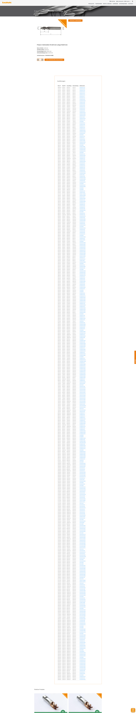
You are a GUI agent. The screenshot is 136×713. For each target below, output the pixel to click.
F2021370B (81, 549)
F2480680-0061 (82, 380)
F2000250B (81, 134)
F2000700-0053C (82, 392)
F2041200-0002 (82, 506)
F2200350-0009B (82, 201)
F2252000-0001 (82, 639)
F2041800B (81, 626)
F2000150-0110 (82, 94)
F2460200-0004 (82, 108)
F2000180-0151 (82, 97)
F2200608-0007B (82, 374)
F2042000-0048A (82, 642)
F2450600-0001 (82, 328)
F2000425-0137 (82, 257)
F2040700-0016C (82, 390)
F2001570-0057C (82, 581)
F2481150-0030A (82, 498)
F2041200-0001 (82, 512)
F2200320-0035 (82, 205)
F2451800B (81, 627)
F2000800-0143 (82, 424)
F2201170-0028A (82, 500)
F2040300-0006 (82, 180)
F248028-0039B (82, 146)
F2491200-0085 (82, 513)
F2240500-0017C (82, 296)
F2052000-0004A (82, 645)
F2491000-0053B (82, 464)
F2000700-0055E (82, 399)
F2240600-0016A (82, 346)
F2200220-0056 (82, 105)
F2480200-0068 (82, 102)
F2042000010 (82, 651)
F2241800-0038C (82, 629)
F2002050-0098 (82, 670)
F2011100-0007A (82, 491)
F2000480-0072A (82, 275)
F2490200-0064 (82, 99)
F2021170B (81, 503)
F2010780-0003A (82, 410)
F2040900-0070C (82, 447)
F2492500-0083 (82, 673)
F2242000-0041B (82, 658)
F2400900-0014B (82, 445)
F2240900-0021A (82, 448)
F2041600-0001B (82, 593)
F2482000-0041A (82, 646)
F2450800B (81, 435)
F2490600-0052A (82, 336)
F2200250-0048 (82, 124)
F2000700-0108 (82, 386)
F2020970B (81, 460)
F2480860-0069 (82, 439)
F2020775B (81, 408)
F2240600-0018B (82, 343)
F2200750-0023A (82, 407)
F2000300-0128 (82, 167)
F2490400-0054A (82, 225)
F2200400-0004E (82, 220)
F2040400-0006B (82, 242)
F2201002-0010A (82, 488)
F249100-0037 (82, 479)
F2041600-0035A (82, 592)
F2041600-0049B (82, 595)
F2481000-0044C (82, 466)
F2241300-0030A (82, 543)
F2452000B (81, 657)
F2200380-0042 (82, 207)
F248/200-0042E (82, 516)
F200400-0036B (82, 239)
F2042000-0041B (82, 654)
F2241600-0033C (82, 587)
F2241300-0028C (82, 546)
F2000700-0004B (82, 395)
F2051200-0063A (82, 535)
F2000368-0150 (82, 204)
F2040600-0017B (82, 359)
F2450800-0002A (82, 430)
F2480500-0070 (82, 306)
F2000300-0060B (82, 186)
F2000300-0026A (82, 177)
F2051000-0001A (82, 473)
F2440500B (81, 290)
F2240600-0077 (82, 362)
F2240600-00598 (82, 349)
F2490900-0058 (82, 444)
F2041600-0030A (82, 612)
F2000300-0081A (82, 155)
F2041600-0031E (82, 609)
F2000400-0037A (82, 250)
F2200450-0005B (82, 262)
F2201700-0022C (82, 614)
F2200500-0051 (82, 276)
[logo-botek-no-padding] (7, 2)
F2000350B (81, 121)
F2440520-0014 (82, 128)
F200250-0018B (82, 140)
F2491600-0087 (82, 586)
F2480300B (81, 188)
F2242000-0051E (82, 661)
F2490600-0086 (82, 337)
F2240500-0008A (82, 281)
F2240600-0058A (82, 355)
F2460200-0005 (82, 103)
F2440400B (81, 226)
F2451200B (81, 519)
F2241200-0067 (82, 504)
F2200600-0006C (82, 373)
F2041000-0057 (82, 467)
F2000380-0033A (82, 210)
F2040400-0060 (82, 232)
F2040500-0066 (82, 284)
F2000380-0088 (82, 208)
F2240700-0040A (82, 389)
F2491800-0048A (82, 618)
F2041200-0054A (82, 515)
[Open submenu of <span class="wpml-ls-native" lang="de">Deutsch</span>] (130, 1)
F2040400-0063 (82, 229)
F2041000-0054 (82, 469)
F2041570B (81, 583)
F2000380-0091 (82, 213)
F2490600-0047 (82, 352)
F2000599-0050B (82, 324)
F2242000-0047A (82, 660)
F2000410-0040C (82, 256)
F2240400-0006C (82, 254)
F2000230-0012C (82, 115)
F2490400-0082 (82, 217)
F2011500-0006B (82, 568)
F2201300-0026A (82, 541)
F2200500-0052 (82, 282)
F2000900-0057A (82, 451)
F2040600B (81, 330)
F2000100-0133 (82, 87)
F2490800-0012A (82, 426)
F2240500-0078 (82, 285)
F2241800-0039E (82, 630)
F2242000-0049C (82, 664)
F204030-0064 (82, 174)
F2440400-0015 (82, 222)
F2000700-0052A (82, 396)
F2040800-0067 (82, 414)
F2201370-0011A (82, 547)
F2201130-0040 (82, 497)
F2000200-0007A (82, 112)
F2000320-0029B (82, 195)
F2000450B (81, 263)
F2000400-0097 (82, 238)
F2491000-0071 (82, 470)
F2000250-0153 (82, 127)
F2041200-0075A (82, 507)
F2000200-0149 (82, 106)
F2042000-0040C (82, 666)
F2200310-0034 (82, 192)
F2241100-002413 (83, 494)
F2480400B (81, 241)
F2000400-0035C (82, 244)
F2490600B (81, 356)
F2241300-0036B (82, 544)
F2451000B (81, 485)
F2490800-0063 (82, 427)
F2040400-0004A (82, 245)
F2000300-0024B (82, 161)
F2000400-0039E (82, 251)
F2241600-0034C (82, 599)
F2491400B (81, 559)
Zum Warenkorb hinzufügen (54, 59)
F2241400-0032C (82, 565)
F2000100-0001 (82, 91)
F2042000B (81, 649)
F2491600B (81, 596)
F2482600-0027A (82, 676)
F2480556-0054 (82, 319)
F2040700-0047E (82, 387)
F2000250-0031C (82, 130)
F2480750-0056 (82, 404)
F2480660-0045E (82, 377)
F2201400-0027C (82, 552)
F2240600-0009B (82, 370)
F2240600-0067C (82, 365)
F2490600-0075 (82, 358)
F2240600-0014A (82, 371)
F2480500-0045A (82, 299)
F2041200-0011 (82, 509)
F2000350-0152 (82, 202)
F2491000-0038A (82, 481)
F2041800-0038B (82, 635)
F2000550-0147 (82, 316)
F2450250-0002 (82, 139)
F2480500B (81, 313)
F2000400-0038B (82, 253)
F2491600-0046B (82, 590)
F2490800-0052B (82, 432)
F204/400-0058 (82, 558)
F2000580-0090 (82, 322)
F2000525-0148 (82, 315)
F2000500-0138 (82, 303)
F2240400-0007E (82, 247)
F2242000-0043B (82, 669)
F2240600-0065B (82, 364)
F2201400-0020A (82, 555)
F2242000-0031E (82, 663)
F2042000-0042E (82, 655)
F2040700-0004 (82, 383)
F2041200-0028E (82, 615)
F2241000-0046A (82, 475)
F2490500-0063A (82, 297)
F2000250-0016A (82, 142)
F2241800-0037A (82, 624)
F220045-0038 (82, 260)
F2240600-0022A (82, 350)
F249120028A (82, 522)
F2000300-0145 (82, 158)
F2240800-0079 (82, 420)
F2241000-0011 (82, 478)
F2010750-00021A (83, 405)
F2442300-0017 (82, 672)
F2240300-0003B (82, 179)
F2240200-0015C (82, 100)
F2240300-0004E (82, 173)
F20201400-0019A (83, 556)
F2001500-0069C (82, 574)
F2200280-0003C (82, 149)
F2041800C (82, 633)
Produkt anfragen (75, 20)
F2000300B (81, 152)
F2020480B (81, 269)
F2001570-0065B (82, 580)
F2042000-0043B (82, 652)
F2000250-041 (82, 137)
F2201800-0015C (82, 623)
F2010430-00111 (82, 259)
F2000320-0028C (82, 198)
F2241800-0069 (82, 621)
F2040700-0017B (82, 393)
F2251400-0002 (82, 550)
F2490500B (81, 291)
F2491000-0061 (82, 484)
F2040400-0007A (82, 216)
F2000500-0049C (82, 312)
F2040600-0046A (82, 325)
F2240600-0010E (82, 368)
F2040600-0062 (82, 327)
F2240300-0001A (82, 171)
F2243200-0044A (82, 679)
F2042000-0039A (82, 667)
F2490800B (81, 436)
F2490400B (81, 235)
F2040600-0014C (82, 367)
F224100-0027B (82, 617)
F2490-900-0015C (83, 442)
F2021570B (81, 578)
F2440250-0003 (82, 133)
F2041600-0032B (82, 611)
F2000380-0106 (82, 214)
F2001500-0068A (82, 575)
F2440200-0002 (82, 109)
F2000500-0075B (82, 309)
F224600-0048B (82, 602)
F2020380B (81, 211)
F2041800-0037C (82, 636)
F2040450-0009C (82, 266)
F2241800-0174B (82, 632)
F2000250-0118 (82, 136)
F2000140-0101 (82, 93)
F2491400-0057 (82, 553)
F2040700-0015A (82, 398)
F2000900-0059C (82, 454)
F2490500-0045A (82, 287)
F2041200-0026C (82, 521)
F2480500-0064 (82, 294)
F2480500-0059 (82, 278)
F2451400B (81, 562)
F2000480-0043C (82, 272)
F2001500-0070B (82, 572)
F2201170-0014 (82, 501)
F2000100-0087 (82, 88)
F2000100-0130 (82, 90)
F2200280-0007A (82, 151)
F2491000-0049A (82, 463)
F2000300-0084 (82, 168)
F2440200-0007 (82, 111)
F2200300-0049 (82, 165)
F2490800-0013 (82, 417)
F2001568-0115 (82, 577)
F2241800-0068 (82, 620)
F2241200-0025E (82, 531)
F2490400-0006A (82, 219)
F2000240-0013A (82, 118)
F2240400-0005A (82, 248)
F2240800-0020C (82, 433)
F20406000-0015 (82, 333)
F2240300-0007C (82, 182)
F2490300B (81, 189)
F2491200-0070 (82, 510)
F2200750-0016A (82, 402)
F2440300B (81, 183)
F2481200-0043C (82, 528)
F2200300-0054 (82, 170)
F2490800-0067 (82, 429)
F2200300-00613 (82, 185)
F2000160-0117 (82, 96)
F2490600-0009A (82, 331)
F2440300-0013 (82, 164)
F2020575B (81, 321)
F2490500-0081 (82, 293)
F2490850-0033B (82, 438)
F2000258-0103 (82, 143)
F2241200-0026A (82, 525)
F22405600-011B (82, 340)
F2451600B (81, 608)
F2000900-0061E (82, 457)
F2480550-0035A (82, 318)
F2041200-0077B (82, 534)
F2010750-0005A (82, 401)
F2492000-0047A (82, 648)
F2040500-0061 (82, 288)
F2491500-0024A (82, 571)
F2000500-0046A (82, 300)
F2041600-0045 (82, 598)
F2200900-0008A (82, 441)
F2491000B (81, 482)
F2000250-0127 (82, 125)
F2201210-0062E (82, 538)
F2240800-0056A (82, 423)
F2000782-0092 (82, 411)
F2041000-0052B (82, 472)
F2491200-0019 (82, 518)
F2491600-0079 (82, 584)
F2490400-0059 (82, 223)
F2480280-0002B (82, 148)
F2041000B (81, 461)
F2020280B (81, 145)
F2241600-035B (82, 589)
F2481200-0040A (82, 537)
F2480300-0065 (82, 176)
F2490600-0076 (82, 334)
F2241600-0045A (82, 605)
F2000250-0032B (82, 131)
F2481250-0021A (82, 540)
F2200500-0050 (82, 279)
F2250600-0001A (82, 353)
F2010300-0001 (82, 162)
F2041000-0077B (82, 476)
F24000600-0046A (83, 361)
